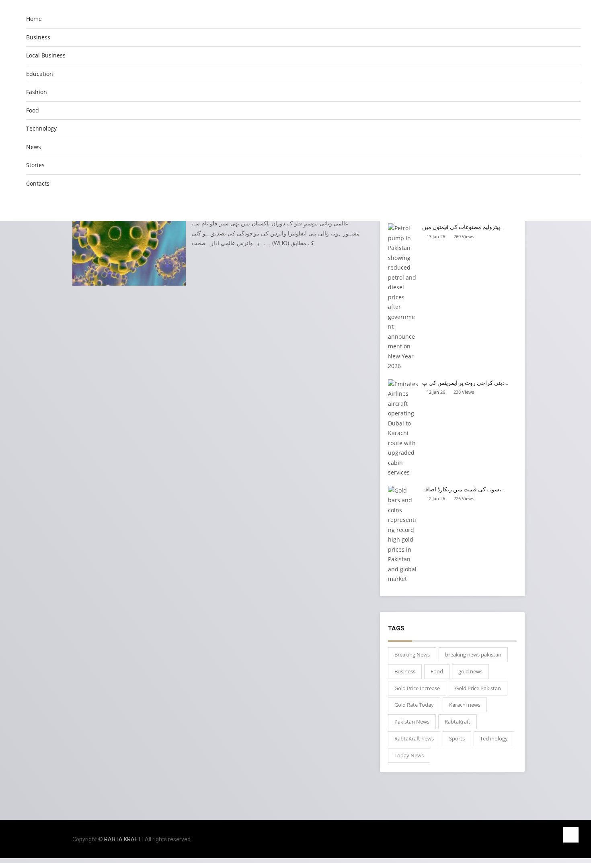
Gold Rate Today (414, 704)
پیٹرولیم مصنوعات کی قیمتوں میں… (463, 227)
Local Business (46, 55)
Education (39, 74)
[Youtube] (516, 839)
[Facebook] (484, 839)
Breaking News (412, 654)
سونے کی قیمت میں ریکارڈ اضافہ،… (463, 489)
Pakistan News (411, 721)
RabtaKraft (457, 721)
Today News (409, 755)
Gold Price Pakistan (478, 688)
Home (34, 18)
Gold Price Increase (417, 688)
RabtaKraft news (414, 738)
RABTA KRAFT (122, 839)
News (33, 147)
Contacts (37, 183)
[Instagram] (494, 839)
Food (32, 110)
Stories (35, 165)
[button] (574, 205)
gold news (470, 671)
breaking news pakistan (473, 654)
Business (38, 37)
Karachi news (464, 704)
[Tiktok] (505, 839)
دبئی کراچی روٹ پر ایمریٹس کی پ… (465, 383)
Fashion (36, 92)
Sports (457, 738)
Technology (41, 128)
